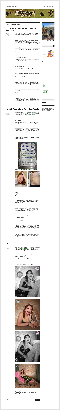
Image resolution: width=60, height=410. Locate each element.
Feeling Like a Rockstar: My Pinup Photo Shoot (24, 248)
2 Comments (7, 35)
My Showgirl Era (12, 243)
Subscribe (44, 102)
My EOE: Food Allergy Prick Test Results (22, 109)
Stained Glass (45, 92)
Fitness (44, 87)
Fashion (44, 86)
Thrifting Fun (45, 93)
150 (13, 399)
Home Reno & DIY (45, 89)
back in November (36, 116)
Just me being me (8, 34)
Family (44, 85)
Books (44, 83)
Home (44, 6)
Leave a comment (8, 114)
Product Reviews (45, 91)
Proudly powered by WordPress (15, 406)
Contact (53, 6)
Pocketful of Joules (11, 6)
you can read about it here (31, 114)
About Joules (48, 6)
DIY (43, 84)
